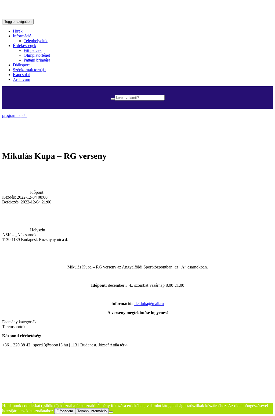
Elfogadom (64, 411)
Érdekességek (24, 45)
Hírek (18, 31)
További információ (92, 411)
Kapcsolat (21, 74)
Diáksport (21, 65)
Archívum (21, 79)
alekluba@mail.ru (149, 303)
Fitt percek (33, 50)
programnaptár (14, 115)
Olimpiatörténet (37, 55)
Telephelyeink (36, 40)
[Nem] (111, 412)
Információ (22, 36)
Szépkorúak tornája (29, 69)
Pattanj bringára (37, 60)
